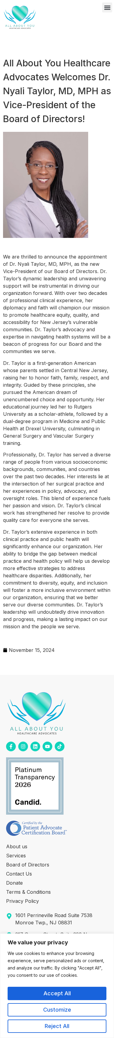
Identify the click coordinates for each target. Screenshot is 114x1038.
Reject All (57, 1026)
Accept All (57, 993)
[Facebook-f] (11, 746)
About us (16, 846)
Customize (57, 1009)
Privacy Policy (22, 901)
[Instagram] (23, 746)
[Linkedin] (35, 746)
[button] (107, 7)
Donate (14, 883)
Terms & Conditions (28, 892)
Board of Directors (27, 865)
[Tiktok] (59, 746)
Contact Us (19, 874)
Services (16, 856)
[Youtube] (47, 746)
